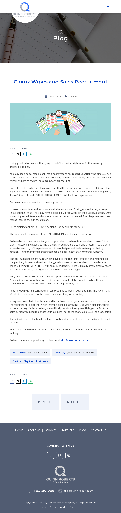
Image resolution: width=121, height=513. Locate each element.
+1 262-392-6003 (43, 491)
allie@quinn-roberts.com (75, 340)
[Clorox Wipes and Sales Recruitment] (60, 122)
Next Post (75, 402)
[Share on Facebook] (12, 154)
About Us (34, 430)
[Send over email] (30, 154)
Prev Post (45, 402)
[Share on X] (18, 154)
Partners (68, 430)
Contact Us (98, 430)
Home (19, 430)
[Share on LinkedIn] (24, 154)
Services (51, 430)
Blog (82, 430)
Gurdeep (75, 507)
